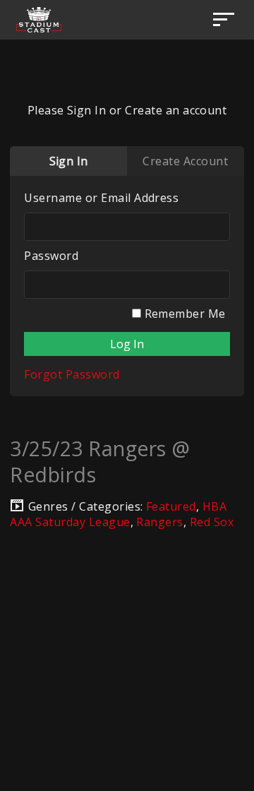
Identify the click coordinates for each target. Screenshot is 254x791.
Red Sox (212, 522)
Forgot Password (71, 374)
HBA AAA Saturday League (118, 514)
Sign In (68, 161)
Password (51, 255)
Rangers (159, 522)
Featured (171, 506)
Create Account (185, 161)
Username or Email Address (101, 198)
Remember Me (183, 313)
